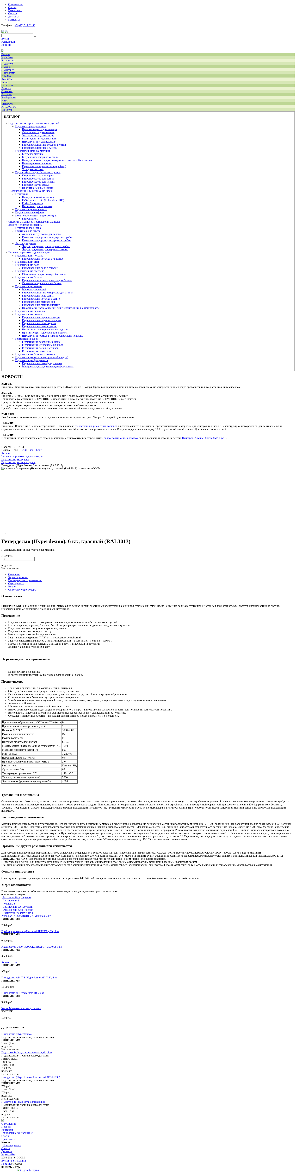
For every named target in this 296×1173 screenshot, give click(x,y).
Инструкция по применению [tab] (25, 580)
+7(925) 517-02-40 (25, 25)
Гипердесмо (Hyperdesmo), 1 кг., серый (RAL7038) (30, 1077)
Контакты (7, 1129)
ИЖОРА (6, 75)
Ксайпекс (7, 79)
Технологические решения (17, 1132)
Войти (5, 38)
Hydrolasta (7, 57)
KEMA (5, 100)
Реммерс (6, 88)
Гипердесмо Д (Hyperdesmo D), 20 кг (22, 992)
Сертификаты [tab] (16, 583)
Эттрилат (6, 94)
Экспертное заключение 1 (17, 912)
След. (31, 449)
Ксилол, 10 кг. (9, 962)
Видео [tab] (12, 586)
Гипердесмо (8, 72)
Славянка (7, 91)
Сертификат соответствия (17, 906)
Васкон (5, 54)
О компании (8, 1123)
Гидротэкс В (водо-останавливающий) (23, 1101)
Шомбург (6, 109)
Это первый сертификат (16, 897)
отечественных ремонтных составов (96, 426)
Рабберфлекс (8, 97)
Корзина (6, 44)
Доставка (6, 1151)
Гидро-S (6, 66)
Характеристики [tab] (18, 577)
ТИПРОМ (7, 103)
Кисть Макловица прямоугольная (21, 1008)
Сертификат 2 (10, 900)
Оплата (5, 1148)
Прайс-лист (8, 1139)
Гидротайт (7, 69)
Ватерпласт (8, 60)
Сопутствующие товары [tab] (22, 589)
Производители (12, 1145)
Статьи (5, 1135)
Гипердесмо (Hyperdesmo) (16, 1034)
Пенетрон (7, 85)
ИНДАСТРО (8, 106)
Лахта (4, 82)
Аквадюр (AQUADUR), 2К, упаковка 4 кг (26, 915)
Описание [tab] (14, 574)
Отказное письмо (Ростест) (18, 909)
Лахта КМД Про (214, 438)
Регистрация (8, 41)
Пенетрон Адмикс (193, 438)
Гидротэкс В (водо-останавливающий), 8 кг (26, 1052)
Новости (6, 1126)
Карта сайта (8, 1154)
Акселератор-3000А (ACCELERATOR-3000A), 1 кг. (31, 946)
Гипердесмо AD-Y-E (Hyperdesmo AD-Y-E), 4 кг (29, 977)
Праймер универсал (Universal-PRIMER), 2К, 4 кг (30, 931)
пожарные (8, 903)
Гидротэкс (7, 63)
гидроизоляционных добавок (121, 438)
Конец (39, 449)
